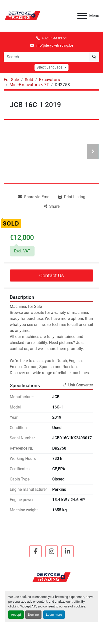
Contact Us (51, 275)
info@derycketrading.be (54, 45)
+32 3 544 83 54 (54, 38)
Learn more (54, 614)
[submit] (94, 57)
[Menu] (82, 16)
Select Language (49, 67)
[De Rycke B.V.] (52, 577)
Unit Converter (80, 385)
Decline (33, 614)
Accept (16, 614)
